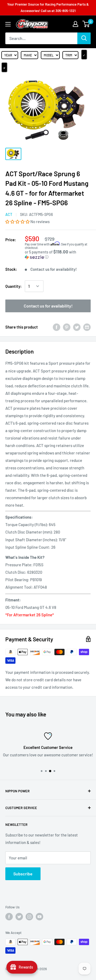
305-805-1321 (65, 11)
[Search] (84, 38)
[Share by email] (87, 327)
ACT (8, 214)
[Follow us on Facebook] (9, 916)
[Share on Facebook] (56, 327)
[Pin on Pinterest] (66, 327)
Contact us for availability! (48, 305)
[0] (86, 24)
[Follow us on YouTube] (39, 916)
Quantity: (13, 286)
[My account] (75, 24)
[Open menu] (8, 24)
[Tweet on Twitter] (77, 327)
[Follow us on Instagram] (29, 916)
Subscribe (23, 873)
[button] (17, 221)
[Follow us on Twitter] (19, 916)
